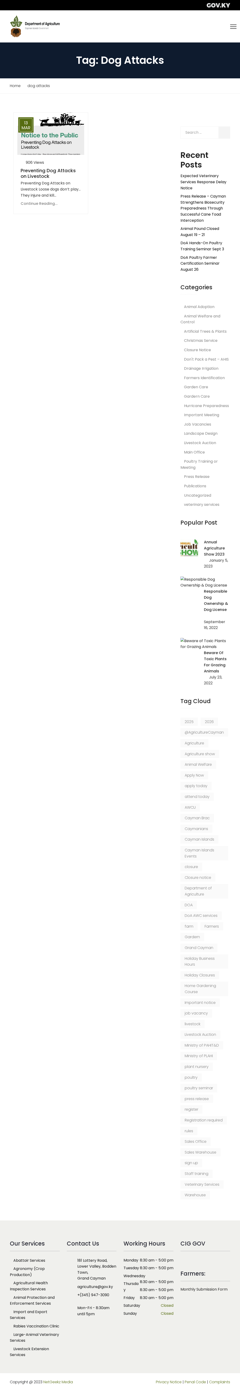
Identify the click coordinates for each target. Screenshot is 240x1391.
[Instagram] (75, 1324)
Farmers (212, 926)
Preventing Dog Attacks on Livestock (48, 173)
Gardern (192, 937)
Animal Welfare (198, 764)
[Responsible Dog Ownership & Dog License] (205, 582)
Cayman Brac (197, 818)
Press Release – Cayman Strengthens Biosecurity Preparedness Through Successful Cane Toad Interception (203, 208)
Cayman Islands (199, 839)
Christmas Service (201, 340)
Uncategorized (197, 495)
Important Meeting (201, 415)
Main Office (194, 452)
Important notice (200, 1002)
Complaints (219, 1382)
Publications (195, 486)
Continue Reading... (39, 203)
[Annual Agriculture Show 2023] (189, 548)
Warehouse (195, 1195)
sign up (191, 1163)
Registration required (204, 1120)
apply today (196, 786)
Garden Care (196, 387)
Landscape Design (201, 433)
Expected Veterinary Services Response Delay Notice (203, 182)
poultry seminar (199, 1088)
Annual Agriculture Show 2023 (214, 548)
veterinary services (201, 504)
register (191, 1109)
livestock (192, 1024)
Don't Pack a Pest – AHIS (206, 359)
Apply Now (194, 775)
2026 (209, 721)
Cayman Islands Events (199, 853)
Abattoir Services (29, 1260)
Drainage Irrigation (201, 368)
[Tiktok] (83, 1324)
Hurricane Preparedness (206, 405)
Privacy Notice (169, 1382)
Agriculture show (200, 754)
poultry (191, 1077)
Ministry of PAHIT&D (202, 1045)
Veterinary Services (202, 1184)
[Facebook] (69, 1324)
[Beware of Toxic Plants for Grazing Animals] (205, 644)
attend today (197, 796)
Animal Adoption (199, 306)
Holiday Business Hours (200, 961)
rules (189, 1131)
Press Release (197, 476)
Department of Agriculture (198, 891)
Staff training (196, 1173)
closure (191, 866)
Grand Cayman (199, 947)
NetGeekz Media (58, 1382)
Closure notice (198, 877)
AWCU (190, 807)
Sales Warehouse (200, 1152)
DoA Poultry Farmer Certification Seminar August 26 (200, 263)
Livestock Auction (200, 443)
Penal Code (195, 1382)
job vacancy (196, 1013)
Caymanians (196, 828)
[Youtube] (89, 1324)
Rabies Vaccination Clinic (36, 1326)
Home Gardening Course (200, 989)
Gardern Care (197, 396)
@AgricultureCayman (204, 732)
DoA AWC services (201, 915)
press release (197, 1098)
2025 (189, 721)
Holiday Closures (200, 975)
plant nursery (197, 1066)
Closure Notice (197, 350)
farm (189, 926)
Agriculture (194, 743)
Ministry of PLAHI (199, 1056)
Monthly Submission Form (204, 1289)
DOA (189, 905)
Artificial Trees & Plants (205, 331)
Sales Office (195, 1141)
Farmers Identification (204, 378)
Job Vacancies (197, 424)
